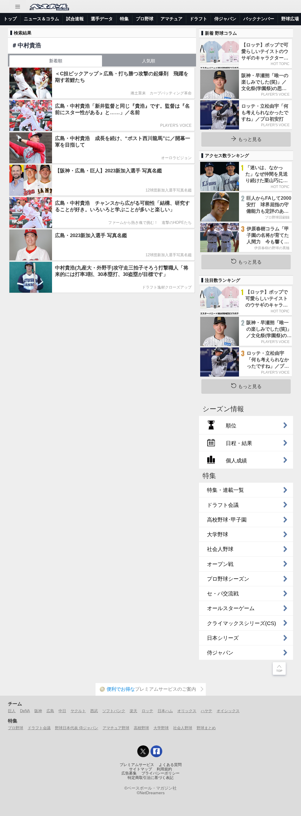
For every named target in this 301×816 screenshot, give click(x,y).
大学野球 (161, 728)
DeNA (25, 711)
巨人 (12, 711)
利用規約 (164, 769)
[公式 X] (143, 751)
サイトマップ (140, 769)
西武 (94, 711)
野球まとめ (206, 728)
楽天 (133, 711)
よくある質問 (170, 765)
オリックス (186, 711)
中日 (62, 711)
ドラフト (198, 18)
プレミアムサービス (137, 765)
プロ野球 (144, 18)
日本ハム (165, 711)
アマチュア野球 (116, 728)
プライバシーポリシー (160, 773)
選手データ (102, 18)
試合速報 (75, 18)
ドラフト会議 (39, 728)
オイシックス (228, 711)
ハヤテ (206, 711)
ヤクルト (78, 711)
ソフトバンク (113, 711)
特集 (124, 18)
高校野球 (141, 728)
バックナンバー (258, 18)
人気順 (148, 60)
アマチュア (171, 18)
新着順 (55, 60)
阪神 (38, 711)
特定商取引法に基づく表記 (150, 778)
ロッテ (147, 711)
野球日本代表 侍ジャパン (76, 728)
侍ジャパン (225, 18)
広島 (50, 711)
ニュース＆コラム (41, 18)
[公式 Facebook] (156, 751)
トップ (10, 18)
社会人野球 (182, 728)
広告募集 (129, 773)
